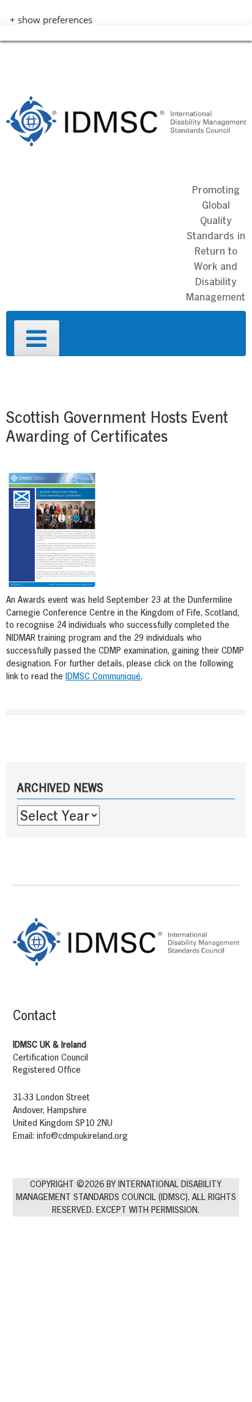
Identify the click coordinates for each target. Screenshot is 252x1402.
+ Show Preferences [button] (51, 19)
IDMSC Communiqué (103, 676)
